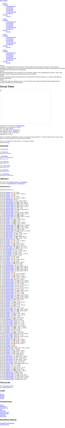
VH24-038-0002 (20, 125)
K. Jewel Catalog (6, 165)
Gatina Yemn (4, 156)
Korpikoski (9, 249)
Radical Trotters (10, 286)
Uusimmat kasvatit (11, 6)
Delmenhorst (3, 406)
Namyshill (2, 410)
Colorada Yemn (6, 174)
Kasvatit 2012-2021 (11, 12)
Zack (4, 130)
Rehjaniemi (9, 299)
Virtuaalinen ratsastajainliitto (7, 423)
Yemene (15, 130)
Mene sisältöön (4, 0)
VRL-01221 (6, 386)
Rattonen (8, 346)
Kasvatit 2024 (9, 7)
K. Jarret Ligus (5, 161)
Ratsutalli (5, 4)
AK (8, 142)
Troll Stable (3, 415)
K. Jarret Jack (4, 152)
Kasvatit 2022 (9, 10)
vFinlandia (8, 263)
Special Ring (3, 416)
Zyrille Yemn (23, 182)
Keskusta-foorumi (4, 424)
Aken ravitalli (9, 320)
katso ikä (11, 128)
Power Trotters (9, 308)
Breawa (2, 405)
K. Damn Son (5, 170)
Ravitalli (5, 14)
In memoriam (9, 13)
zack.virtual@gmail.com (6, 387)
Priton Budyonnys (4, 412)
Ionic (1, 409)
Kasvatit (8, 16)
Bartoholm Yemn (12, 183)
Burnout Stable (10, 202)
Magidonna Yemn (14, 182)
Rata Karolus (9, 199)
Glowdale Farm (4, 408)
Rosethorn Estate (4, 413)
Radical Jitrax (21, 183)
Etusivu (5, 3)
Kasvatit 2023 (9, 9)
